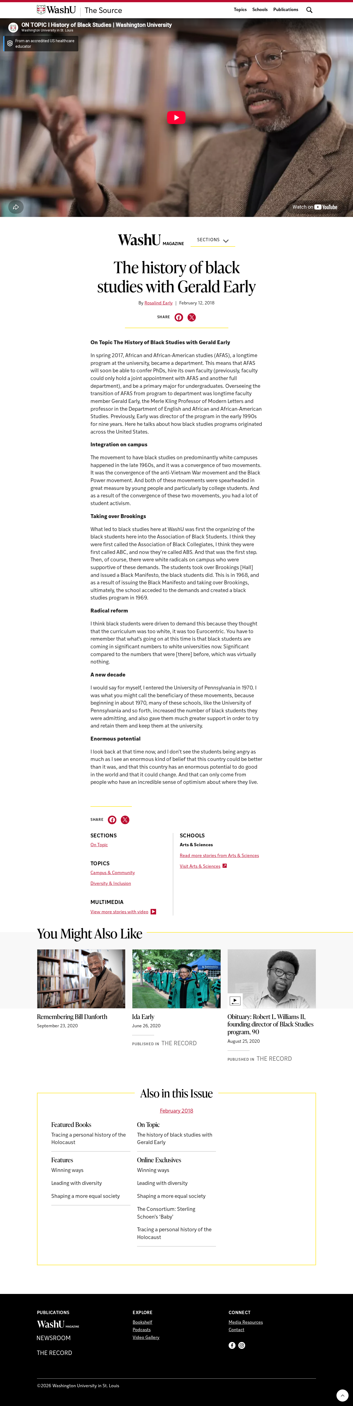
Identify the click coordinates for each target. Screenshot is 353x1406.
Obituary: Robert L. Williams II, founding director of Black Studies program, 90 (271, 1024)
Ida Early (143, 1016)
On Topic (99, 845)
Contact (236, 1330)
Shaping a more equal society (85, 1196)
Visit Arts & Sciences (200, 866)
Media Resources (246, 1322)
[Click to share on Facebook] (179, 317)
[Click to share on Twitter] (192, 317)
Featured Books (71, 1124)
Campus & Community (112, 873)
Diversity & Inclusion (110, 884)
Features (62, 1159)
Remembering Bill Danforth (72, 1016)
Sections (208, 240)
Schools (260, 10)
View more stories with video (119, 912)
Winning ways (67, 1170)
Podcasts (142, 1330)
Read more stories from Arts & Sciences (219, 856)
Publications (285, 10)
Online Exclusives (159, 1159)
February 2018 (176, 1111)
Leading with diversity (76, 1183)
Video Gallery (146, 1338)
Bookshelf (142, 1322)
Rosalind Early (159, 303)
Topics (240, 10)
